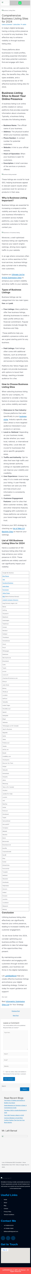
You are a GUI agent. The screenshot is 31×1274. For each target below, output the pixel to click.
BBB (3, 596)
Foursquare (5, 589)
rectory (16, 600)
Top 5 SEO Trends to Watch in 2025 (14, 1115)
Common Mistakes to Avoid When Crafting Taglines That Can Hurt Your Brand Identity (14, 1120)
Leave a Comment (7, 24)
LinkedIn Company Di (8, 600)
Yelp (3, 579)
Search (4, 1086)
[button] (20, 3)
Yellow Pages (6, 593)
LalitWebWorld (10, 976)
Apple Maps (5, 586)
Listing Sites (16, 24)
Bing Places (5, 576)
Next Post (16, 1015)
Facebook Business (7, 583)
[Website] (15, 1066)
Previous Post (16, 1011)
